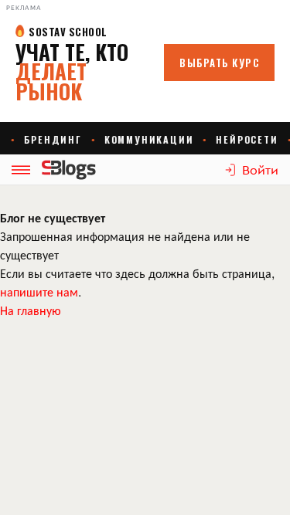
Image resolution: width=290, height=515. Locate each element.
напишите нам (39, 291)
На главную (30, 310)
